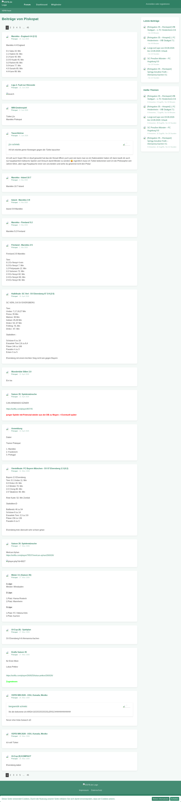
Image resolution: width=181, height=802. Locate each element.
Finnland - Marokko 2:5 (22, 245)
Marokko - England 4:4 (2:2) (24, 36)
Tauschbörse (17, 133)
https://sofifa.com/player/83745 (19, 409)
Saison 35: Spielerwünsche (24, 394)
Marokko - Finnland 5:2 (22, 222)
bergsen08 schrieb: (18, 706)
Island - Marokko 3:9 (20, 200)
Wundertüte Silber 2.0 (21, 372)
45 (28, 28)
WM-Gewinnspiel (19, 108)
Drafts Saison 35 (19, 652)
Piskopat (14, 39)
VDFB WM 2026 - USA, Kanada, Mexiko (29, 695)
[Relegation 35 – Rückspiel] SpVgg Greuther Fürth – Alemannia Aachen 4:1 (159, 72)
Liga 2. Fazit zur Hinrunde (23, 85)
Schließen (174, 799)
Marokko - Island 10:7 (21, 177)
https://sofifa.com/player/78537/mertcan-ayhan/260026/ (30, 555)
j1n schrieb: (14, 144)
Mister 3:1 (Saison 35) (21, 575)
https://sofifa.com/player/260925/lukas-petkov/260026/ (29, 675)
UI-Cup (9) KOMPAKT (21, 756)
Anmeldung (16, 428)
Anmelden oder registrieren (158, 4)
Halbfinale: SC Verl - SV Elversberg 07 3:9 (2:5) (32, 294)
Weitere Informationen (160, 799)
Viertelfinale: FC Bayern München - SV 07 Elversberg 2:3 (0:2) (39, 468)
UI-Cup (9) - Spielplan (21, 630)
